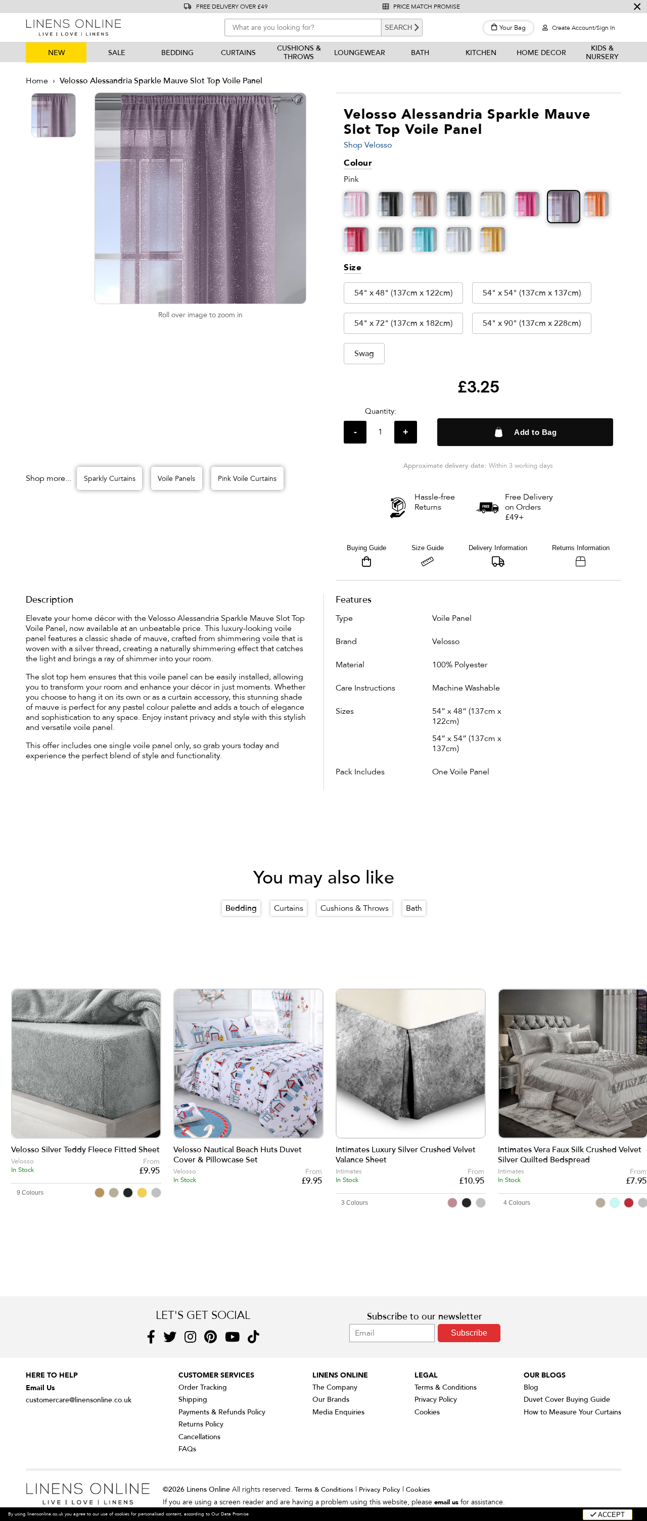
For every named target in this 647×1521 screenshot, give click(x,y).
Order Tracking (202, 1387)
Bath (420, 52)
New (56, 52)
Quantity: (380, 411)
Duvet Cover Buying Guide (567, 1399)
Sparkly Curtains (109, 478)
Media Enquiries (338, 1412)
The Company (334, 1387)
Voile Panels (176, 478)
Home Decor (541, 52)
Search (398, 27)
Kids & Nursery (602, 52)
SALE (116, 52)
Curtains (238, 52)
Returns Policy (200, 1424)
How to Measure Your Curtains (572, 1412)
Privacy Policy (435, 1399)
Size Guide (427, 548)
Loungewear (359, 52)
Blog (531, 1387)
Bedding (177, 52)
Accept (610, 1514)
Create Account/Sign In (582, 27)
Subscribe (469, 1333)
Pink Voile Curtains (247, 478)
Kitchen (481, 52)
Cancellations (199, 1437)
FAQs (187, 1449)
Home (37, 81)
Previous (25, 1077)
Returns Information (581, 548)
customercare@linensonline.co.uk (78, 1400)
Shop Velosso (368, 145)
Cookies (427, 1412)
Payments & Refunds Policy (221, 1412)
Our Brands (330, 1399)
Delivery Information (498, 548)
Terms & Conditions (445, 1387)
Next (633, 1077)
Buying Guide (366, 548)
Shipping (192, 1399)
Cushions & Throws (299, 52)
